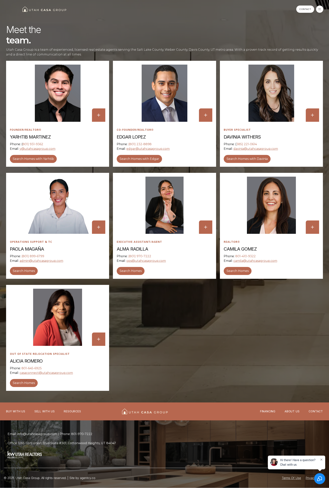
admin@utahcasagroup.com (41, 261)
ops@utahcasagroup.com (146, 261)
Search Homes (24, 271)
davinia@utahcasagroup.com (255, 149)
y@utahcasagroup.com (37, 149)
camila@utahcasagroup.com (255, 261)
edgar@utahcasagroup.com (148, 149)
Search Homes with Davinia (247, 159)
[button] (319, 9)
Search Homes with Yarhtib (33, 159)
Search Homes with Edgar (139, 159)
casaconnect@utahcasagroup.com (46, 373)
